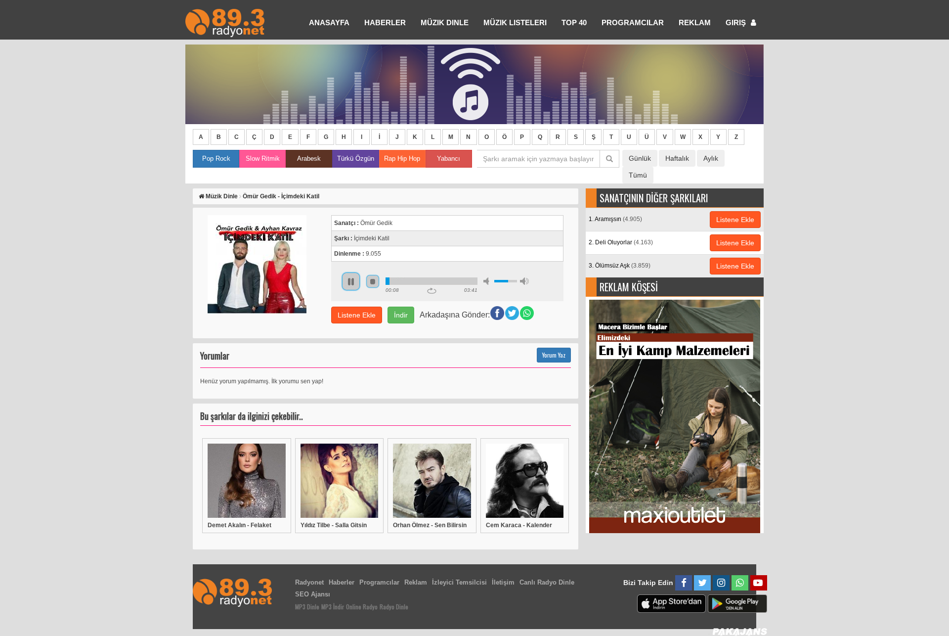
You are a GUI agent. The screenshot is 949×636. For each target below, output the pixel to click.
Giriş (737, 22)
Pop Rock (216, 158)
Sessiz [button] (487, 281)
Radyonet (309, 582)
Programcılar (633, 22)
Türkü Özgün (355, 158)
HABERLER (385, 22)
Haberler (341, 582)
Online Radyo (362, 606)
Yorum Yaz (553, 355)
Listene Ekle (357, 315)
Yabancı (448, 158)
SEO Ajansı (312, 594)
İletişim (503, 582)
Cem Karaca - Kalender (519, 525)
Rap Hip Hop (402, 158)
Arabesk (309, 158)
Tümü (638, 175)
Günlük (640, 158)
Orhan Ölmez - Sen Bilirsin (430, 525)
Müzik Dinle (445, 22)
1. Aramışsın (615, 219)
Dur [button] (373, 281)
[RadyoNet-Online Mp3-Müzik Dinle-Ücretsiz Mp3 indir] (224, 22)
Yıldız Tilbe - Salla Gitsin (334, 525)
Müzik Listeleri (515, 22)
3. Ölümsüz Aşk (619, 265)
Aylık (710, 158)
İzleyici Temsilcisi (459, 582)
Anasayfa (329, 22)
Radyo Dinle (394, 606)
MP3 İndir (332, 606)
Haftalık (677, 158)
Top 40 (574, 22)
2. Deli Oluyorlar (621, 242)
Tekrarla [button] (432, 290)
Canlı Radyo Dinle (546, 582)
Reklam (695, 22)
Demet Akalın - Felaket (239, 525)
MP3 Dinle (307, 606)
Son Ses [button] (524, 281)
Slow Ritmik (263, 158)
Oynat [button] (351, 281)
